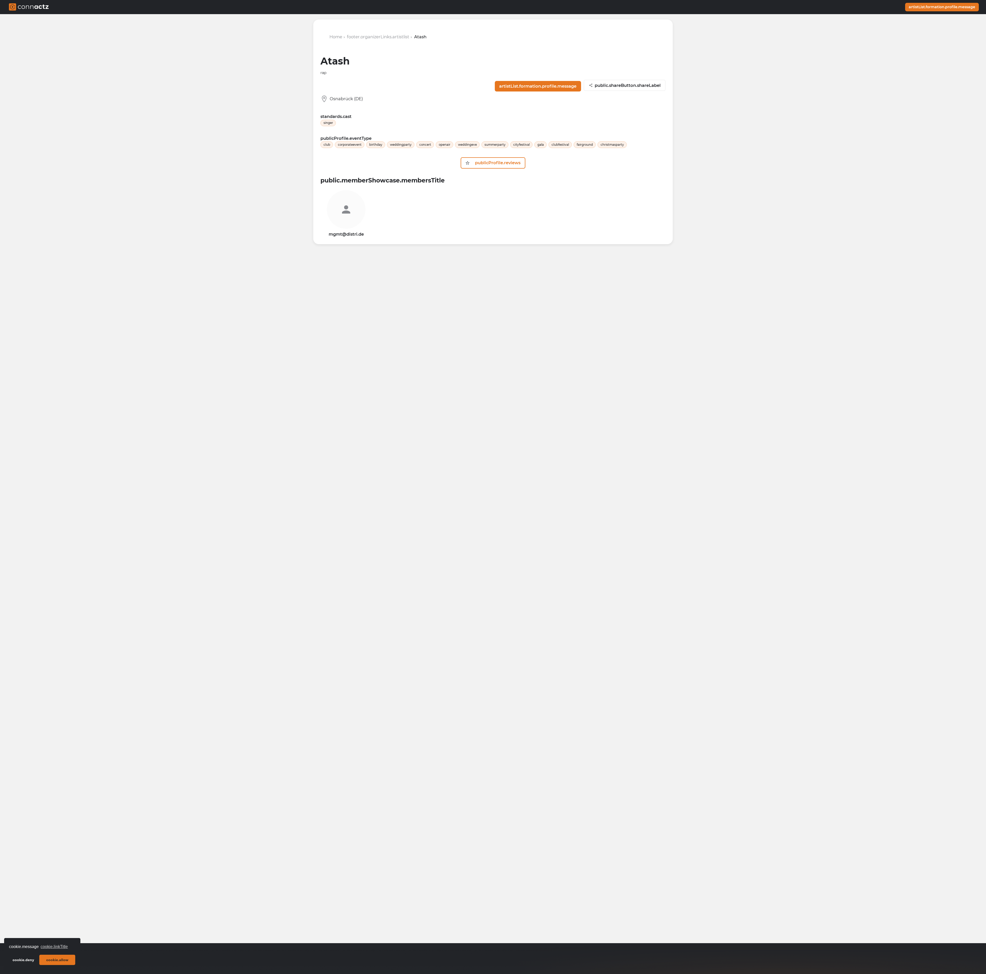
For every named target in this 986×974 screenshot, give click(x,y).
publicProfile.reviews (496, 162)
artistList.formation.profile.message (942, 7)
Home (335, 36)
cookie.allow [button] (57, 960)
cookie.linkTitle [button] (54, 946)
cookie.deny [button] (23, 960)
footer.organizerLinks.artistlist (378, 36)
